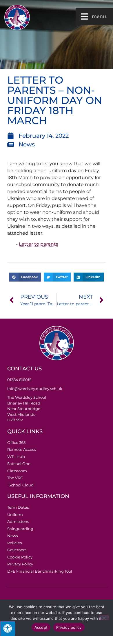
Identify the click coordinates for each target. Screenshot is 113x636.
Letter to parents (38, 244)
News (27, 144)
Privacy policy (69, 627)
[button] (25, 277)
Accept (41, 627)
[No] (104, 617)
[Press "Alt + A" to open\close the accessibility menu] (7, 628)
